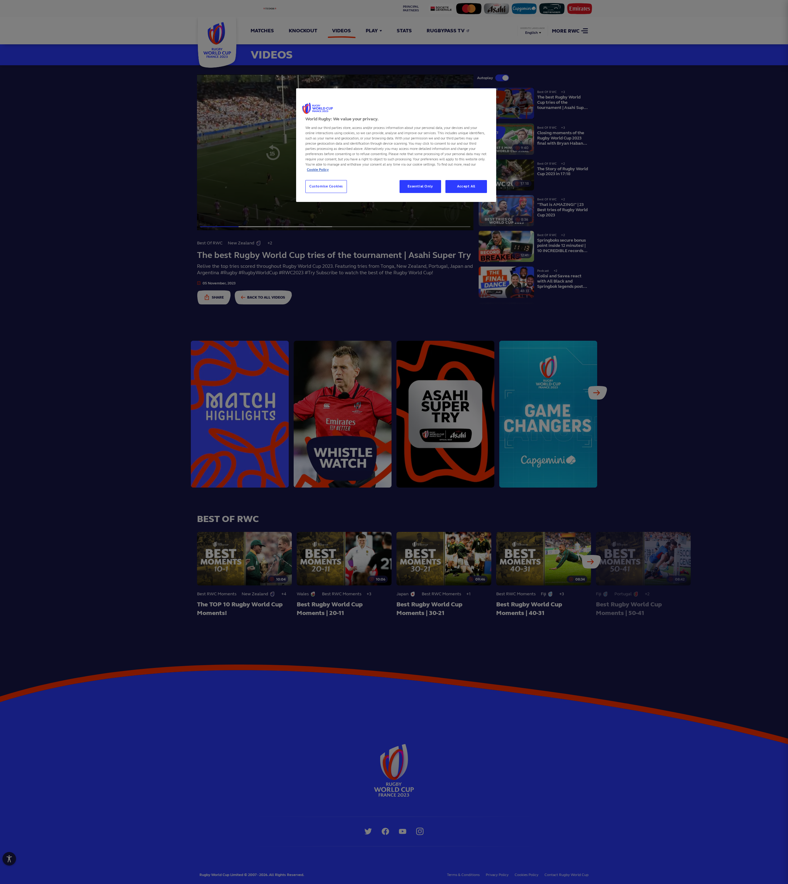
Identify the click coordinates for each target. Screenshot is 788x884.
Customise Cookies (326, 186)
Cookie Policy (318, 169)
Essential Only (420, 186)
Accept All (466, 186)
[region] (396, 145)
